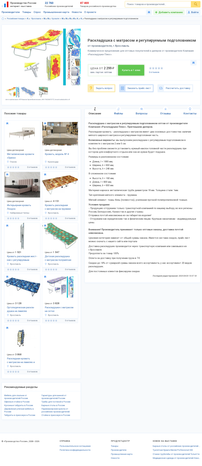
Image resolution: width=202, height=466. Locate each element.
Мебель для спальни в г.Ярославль (74, 19)
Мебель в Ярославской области (63, 19)
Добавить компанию (171, 12)
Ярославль (36, 19)
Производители (11, 12)
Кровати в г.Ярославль (82, 19)
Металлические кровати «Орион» (20, 156)
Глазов (13, 162)
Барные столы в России (53, 405)
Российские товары (16, 19)
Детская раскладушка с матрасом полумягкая (58, 258)
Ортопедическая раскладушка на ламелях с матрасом (21, 309)
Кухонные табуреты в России (18, 405)
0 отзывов (154, 72)
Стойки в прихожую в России (56, 415)
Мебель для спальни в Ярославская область (71, 19)
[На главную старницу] (3, 19)
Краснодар (53, 162)
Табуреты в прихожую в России (19, 415)
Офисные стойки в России (17, 402)
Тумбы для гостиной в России (56, 402)
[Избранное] (149, 12)
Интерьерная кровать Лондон (19, 207)
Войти (195, 12)
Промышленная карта (56, 12)
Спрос (37, 12)
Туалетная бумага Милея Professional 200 (173, 450)
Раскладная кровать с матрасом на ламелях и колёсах (21, 360)
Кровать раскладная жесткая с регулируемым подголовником (22, 258)
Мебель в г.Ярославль (67, 19)
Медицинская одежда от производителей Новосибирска (176, 458)
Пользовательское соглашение (75, 446)
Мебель (45, 19)
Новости (77, 12)
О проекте (90, 12)
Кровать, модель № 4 (57, 154)
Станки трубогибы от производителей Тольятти (176, 454)
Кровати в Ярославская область (78, 19)
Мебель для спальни (49, 19)
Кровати (55, 19)
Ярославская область (28, 19)
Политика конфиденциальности (75, 450)
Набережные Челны (19, 213)
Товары (26, 12)
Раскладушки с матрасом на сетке (59, 309)
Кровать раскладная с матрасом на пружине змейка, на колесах (58, 207)
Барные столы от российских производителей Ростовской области (176, 446)
